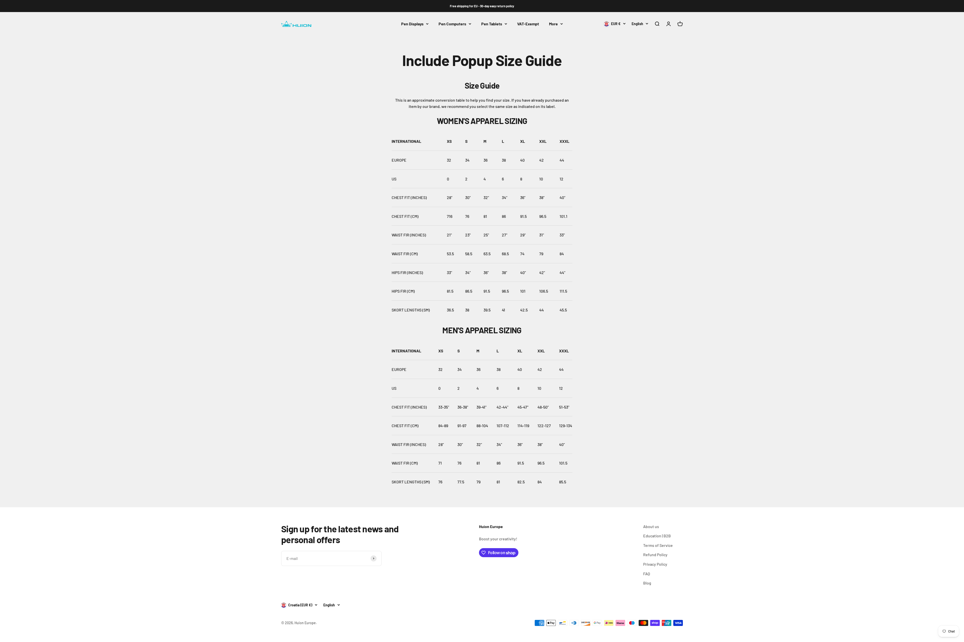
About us (651, 526)
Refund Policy (655, 554)
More (553, 23)
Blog (647, 583)
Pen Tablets (491, 23)
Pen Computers (452, 23)
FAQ (646, 573)
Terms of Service (658, 545)
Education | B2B (657, 535)
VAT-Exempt (528, 23)
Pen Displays (412, 23)
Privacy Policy (655, 564)
